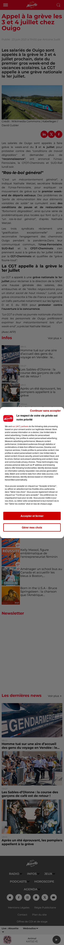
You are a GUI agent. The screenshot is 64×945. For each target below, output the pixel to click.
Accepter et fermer (32, 516)
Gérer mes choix (32, 527)
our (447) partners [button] (20, 426)
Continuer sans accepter (45, 410)
